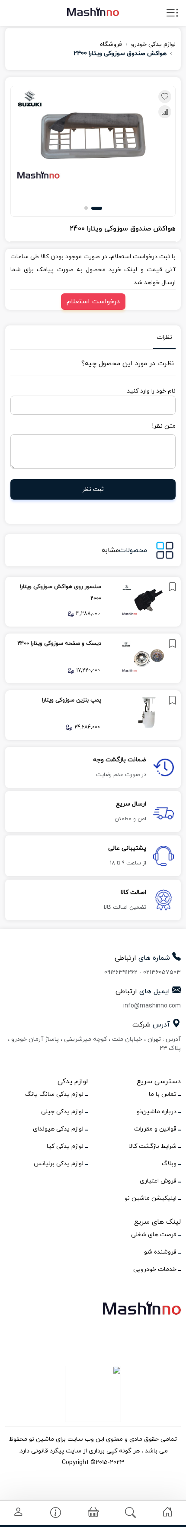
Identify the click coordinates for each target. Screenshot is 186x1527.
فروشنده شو (160, 1252)
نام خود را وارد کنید (151, 391)
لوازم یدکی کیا (65, 1146)
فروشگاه (111, 44)
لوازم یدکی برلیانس (58, 1164)
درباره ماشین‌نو (156, 1112)
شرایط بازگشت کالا (152, 1146)
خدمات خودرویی (154, 1269)
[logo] (93, 11)
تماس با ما (162, 1094)
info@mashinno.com (152, 1006)
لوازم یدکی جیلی (62, 1112)
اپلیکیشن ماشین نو (150, 1198)
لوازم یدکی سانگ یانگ (54, 1094)
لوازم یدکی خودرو (153, 44)
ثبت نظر (93, 489)
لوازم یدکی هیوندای (58, 1129)
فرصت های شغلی (153, 1235)
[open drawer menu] (172, 14)
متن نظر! (164, 426)
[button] (96, 208)
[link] (93, 602)
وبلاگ (169, 1164)
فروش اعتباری (158, 1181)
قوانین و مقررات (155, 1129)
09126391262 (121, 972)
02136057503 (162, 972)
